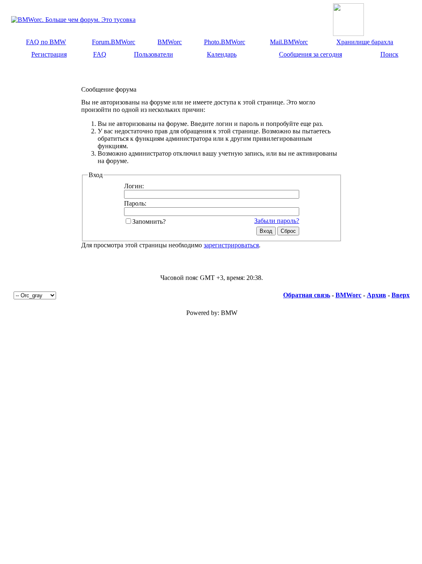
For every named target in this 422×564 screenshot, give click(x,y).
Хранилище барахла (364, 41)
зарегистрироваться (231, 245)
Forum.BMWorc (113, 41)
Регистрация (49, 54)
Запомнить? (149, 221)
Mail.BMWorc (289, 41)
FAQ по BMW (46, 41)
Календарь (222, 54)
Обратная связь (306, 295)
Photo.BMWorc (224, 41)
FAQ (99, 54)
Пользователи (153, 54)
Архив (376, 295)
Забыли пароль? (276, 220)
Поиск (389, 54)
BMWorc (169, 41)
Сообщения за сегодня (310, 54)
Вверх (401, 295)
